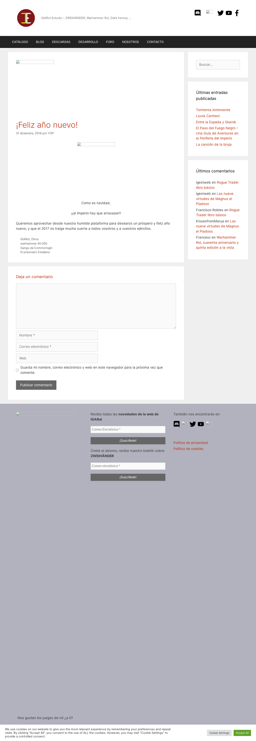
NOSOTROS (130, 42)
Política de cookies (188, 449)
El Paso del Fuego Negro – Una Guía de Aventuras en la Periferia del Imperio (217, 133)
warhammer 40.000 (33, 243)
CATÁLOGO (20, 42)
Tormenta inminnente (213, 110)
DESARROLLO (88, 42)
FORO (110, 42)
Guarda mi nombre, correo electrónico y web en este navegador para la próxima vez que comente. (91, 370)
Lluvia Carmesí (208, 116)
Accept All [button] (242, 732)
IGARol (25, 239)
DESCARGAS (61, 42)
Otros (35, 239)
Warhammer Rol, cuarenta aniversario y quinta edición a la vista (217, 242)
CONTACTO (155, 42)
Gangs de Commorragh (36, 248)
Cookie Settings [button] (219, 732)
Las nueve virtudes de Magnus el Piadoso (214, 199)
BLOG (40, 42)
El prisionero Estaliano (35, 252)
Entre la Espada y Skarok (216, 122)
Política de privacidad (190, 443)
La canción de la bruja (214, 144)
